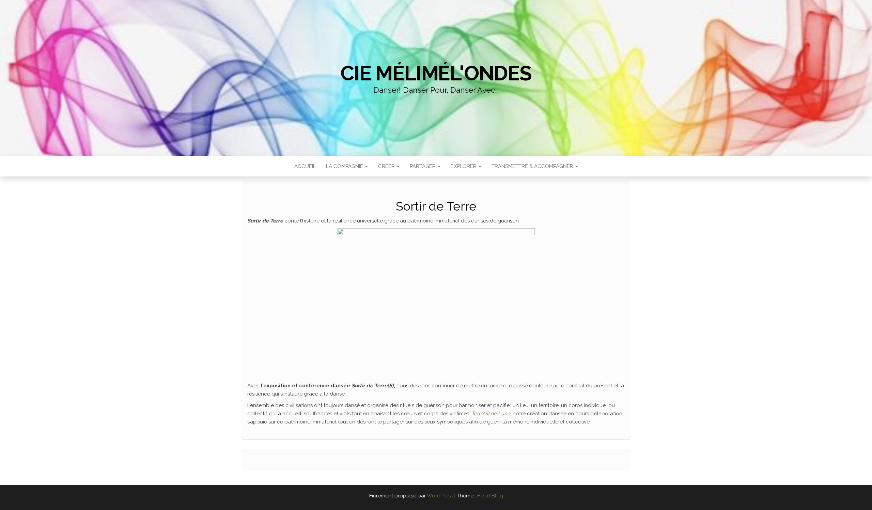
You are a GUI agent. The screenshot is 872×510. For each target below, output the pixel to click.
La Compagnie (345, 166)
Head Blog (490, 496)
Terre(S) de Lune (490, 414)
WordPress (440, 496)
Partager (423, 166)
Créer (387, 166)
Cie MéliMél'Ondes (436, 73)
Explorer (464, 166)
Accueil (305, 166)
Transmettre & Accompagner (533, 166)
